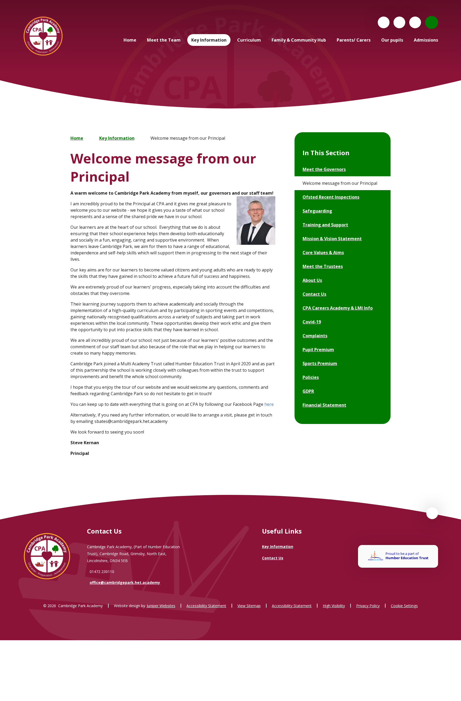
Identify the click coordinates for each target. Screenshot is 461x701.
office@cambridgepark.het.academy (125, 582)
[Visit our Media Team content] (399, 22)
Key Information (116, 138)
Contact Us (272, 557)
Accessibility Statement (206, 605)
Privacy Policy (368, 605)
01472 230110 (102, 571)
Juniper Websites (161, 605)
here (269, 404)
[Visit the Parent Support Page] (415, 22)
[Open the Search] (431, 22)
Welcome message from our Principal (187, 138)
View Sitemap (249, 605)
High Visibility (334, 605)
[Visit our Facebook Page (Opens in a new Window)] (384, 22)
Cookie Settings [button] (404, 605)
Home (76, 138)
